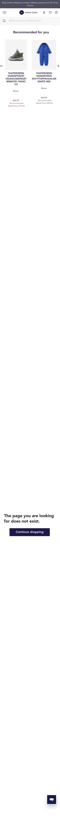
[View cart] (56, 12)
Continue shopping (30, 532)
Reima (16, 82)
